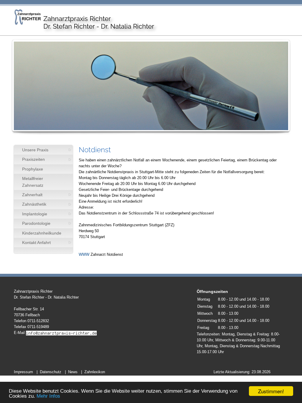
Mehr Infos (48, 396)
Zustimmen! (271, 391)
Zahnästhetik (34, 204)
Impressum (23, 372)
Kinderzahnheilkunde (41, 233)
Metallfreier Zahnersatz (32, 181)
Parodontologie (36, 223)
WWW (84, 254)
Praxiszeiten (33, 159)
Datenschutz (50, 372)
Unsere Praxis (35, 150)
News (73, 372)
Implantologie (34, 214)
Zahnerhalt (32, 194)
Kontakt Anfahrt (36, 242)
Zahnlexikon (94, 372)
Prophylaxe (32, 169)
